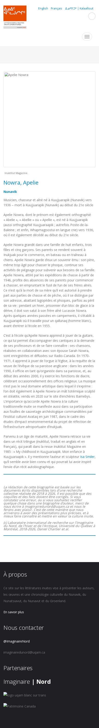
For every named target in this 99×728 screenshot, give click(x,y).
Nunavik (10, 191)
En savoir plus (13, 612)
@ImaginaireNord (16, 641)
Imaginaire (27, 681)
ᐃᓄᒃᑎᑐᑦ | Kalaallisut (79, 8)
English (43, 8)
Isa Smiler (87, 456)
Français (56, 8)
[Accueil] (14, 18)
